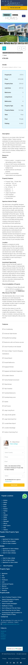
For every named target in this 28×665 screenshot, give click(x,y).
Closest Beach (8, 358)
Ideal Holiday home (11, 52)
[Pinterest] (21, 663)
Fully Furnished (8, 388)
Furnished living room (10, 397)
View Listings (14, 444)
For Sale (5, 52)
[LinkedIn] (14, 663)
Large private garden (9, 414)
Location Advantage (9, 428)
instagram (3, 635)
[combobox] (14, 452)
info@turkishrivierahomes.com (11, 624)
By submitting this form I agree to (12, 480)
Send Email (14, 485)
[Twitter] (10, 663)
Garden (6, 401)
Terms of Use (8, 481)
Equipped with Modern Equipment (13, 371)
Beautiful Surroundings (10, 338)
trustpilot (3, 638)
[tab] (4, 48)
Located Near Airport (10, 423)
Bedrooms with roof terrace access (14, 342)
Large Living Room (9, 410)
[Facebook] (7, 663)
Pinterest (3, 637)
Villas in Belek (19, 52)
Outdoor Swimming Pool (11, 432)
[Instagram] (17, 663)
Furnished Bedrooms (10, 393)
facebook (3, 631)
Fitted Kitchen (8, 384)
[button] (14, 8)
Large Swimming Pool (10, 419)
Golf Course (7, 406)
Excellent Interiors (9, 375)
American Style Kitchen (10, 333)
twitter (2, 633)
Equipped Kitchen (9, 367)
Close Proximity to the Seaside (12, 346)
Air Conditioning (8, 329)
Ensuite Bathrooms (9, 362)
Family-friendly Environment (11, 380)
